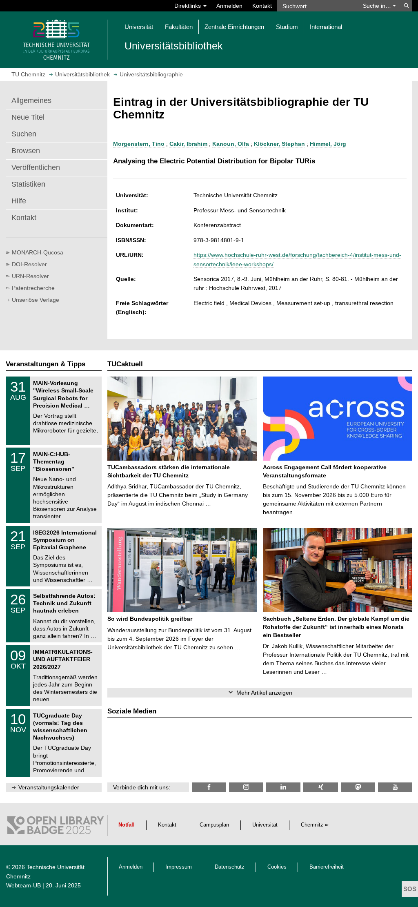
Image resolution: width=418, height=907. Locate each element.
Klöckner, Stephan (279, 143)
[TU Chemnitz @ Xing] (320, 787)
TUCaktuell (125, 364)
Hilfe (18, 201)
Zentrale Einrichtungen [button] (234, 26)
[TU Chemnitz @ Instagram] (246, 787)
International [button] (326, 26)
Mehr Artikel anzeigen (264, 692)
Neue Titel (27, 117)
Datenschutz (230, 867)
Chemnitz (312, 825)
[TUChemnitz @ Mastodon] (358, 787)
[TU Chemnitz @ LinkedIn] (283, 787)
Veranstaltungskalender (48, 787)
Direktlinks (188, 5)
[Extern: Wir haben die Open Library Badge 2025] (55, 827)
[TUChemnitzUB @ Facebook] (209, 787)
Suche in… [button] (378, 5)
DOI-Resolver (29, 264)
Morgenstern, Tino (139, 143)
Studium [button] (287, 26)
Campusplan (214, 825)
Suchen (23, 134)
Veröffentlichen (35, 167)
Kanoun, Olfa (230, 143)
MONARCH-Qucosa (37, 252)
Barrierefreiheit (326, 867)
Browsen (25, 151)
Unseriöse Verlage (35, 299)
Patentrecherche (33, 288)
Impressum (178, 867)
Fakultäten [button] (179, 26)
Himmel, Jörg (328, 143)
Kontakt (262, 5)
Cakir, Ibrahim (188, 143)
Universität (265, 825)
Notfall (126, 825)
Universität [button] (139, 26)
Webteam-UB (23, 885)
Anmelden (229, 5)
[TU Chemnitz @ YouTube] (395, 787)
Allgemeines (31, 100)
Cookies (277, 867)
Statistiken (28, 184)
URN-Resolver (30, 276)
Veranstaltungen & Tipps (45, 364)
